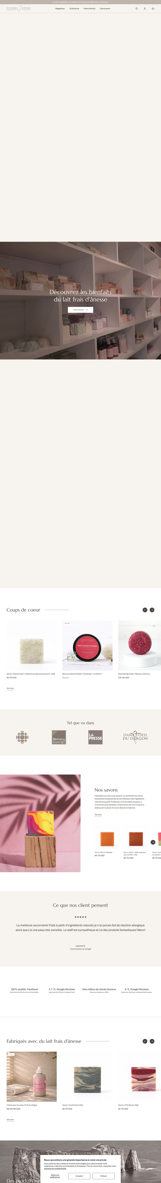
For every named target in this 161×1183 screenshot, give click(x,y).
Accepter (79, 1176)
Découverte (105, 9)
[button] (136, 8)
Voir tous (10, 688)
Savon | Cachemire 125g (72, 1105)
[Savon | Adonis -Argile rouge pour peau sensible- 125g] (136, 837)
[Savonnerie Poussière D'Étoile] (18, 8)
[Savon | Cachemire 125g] (87, 1077)
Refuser (103, 1176)
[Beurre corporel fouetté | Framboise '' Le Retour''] (87, 645)
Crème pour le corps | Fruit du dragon (22, 1105)
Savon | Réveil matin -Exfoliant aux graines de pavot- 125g (31, 674)
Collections (74, 9)
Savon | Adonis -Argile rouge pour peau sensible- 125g (135, 854)
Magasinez (60, 9)
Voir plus (98, 815)
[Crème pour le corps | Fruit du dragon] (32, 1077)
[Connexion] (144, 8)
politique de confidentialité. (55, 1169)
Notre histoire (89, 9)
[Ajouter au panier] (52, 666)
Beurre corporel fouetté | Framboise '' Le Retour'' (82, 674)
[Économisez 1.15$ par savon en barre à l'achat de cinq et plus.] (80, 2)
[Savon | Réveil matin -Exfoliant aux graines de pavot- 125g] (32, 645)
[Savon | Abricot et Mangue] (107, 837)
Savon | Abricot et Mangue (103, 852)
